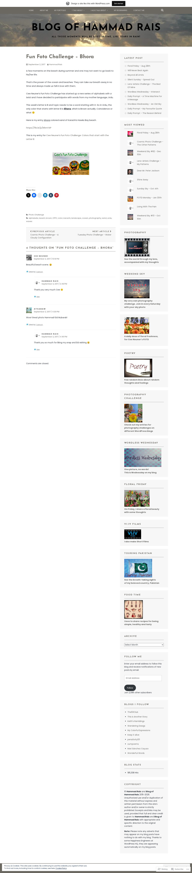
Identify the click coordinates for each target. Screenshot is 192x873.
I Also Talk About (98, 10)
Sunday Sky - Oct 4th (147, 188)
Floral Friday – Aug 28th (139, 66)
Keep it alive (133, 734)
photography (95, 218)
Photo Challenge (36, 214)
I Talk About (77, 10)
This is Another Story (137, 716)
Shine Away (142, 179)
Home (31, 10)
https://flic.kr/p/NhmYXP (38, 127)
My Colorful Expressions (138, 730)
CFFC (55, 218)
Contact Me (138, 10)
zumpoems (133, 744)
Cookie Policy (61, 868)
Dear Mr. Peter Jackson (148, 170)
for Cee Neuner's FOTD (136, 339)
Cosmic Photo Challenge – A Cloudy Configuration (44, 235)
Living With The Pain (146, 206)
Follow (130, 687)
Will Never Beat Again (138, 70)
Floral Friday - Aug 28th (148, 132)
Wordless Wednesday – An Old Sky (144, 104)
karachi (67, 218)
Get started (118, 3)
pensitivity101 (133, 739)
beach (42, 218)
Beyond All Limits (136, 75)
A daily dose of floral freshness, (141, 336)
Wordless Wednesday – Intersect (144, 91)
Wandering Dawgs (136, 725)
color (60, 218)
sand (104, 218)
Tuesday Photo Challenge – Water (94, 233)
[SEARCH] (162, 10)
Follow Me (133, 657)
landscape (76, 218)
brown (49, 218)
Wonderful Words (135, 753)
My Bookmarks (120, 10)
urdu (109, 218)
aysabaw (40, 309)
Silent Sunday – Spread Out (141, 79)
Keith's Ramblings (135, 721)
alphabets (33, 218)
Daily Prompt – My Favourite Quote (145, 108)
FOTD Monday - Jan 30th (149, 197)
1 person (39, 272)
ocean (85, 218)
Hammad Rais (55, 64)
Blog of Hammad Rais (96, 28)
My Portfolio (60, 10)
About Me (44, 10)
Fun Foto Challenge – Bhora (60, 56)
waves (29, 221)
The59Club (132, 712)
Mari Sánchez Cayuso (138, 748)
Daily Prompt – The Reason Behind (144, 113)
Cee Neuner (41, 256)
